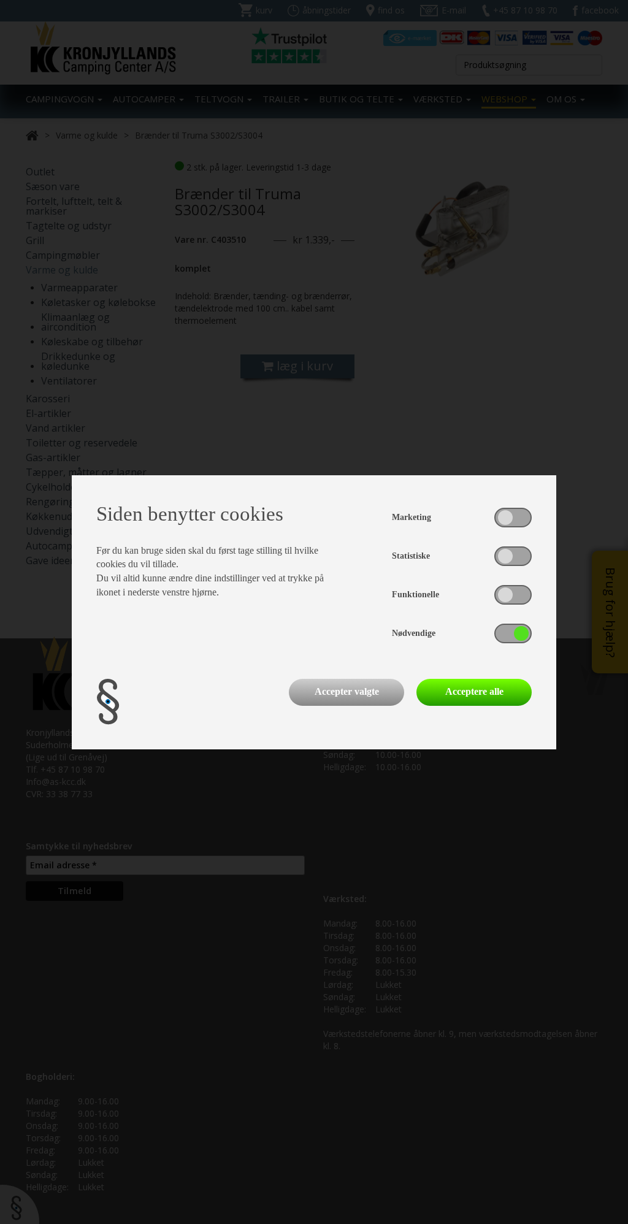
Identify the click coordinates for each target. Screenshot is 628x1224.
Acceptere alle (474, 691)
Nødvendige (413, 633)
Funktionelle (415, 594)
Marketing (411, 517)
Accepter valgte (347, 691)
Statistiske (411, 555)
